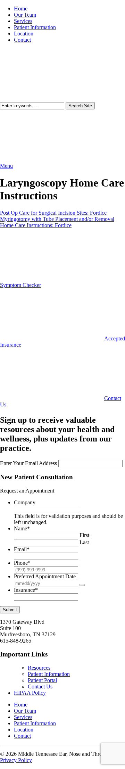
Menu (6, 166)
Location (23, 33)
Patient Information (35, 27)
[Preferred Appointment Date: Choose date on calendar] (82, 585)
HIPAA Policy (30, 693)
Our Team (25, 15)
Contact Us (40, 686)
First (84, 535)
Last (84, 542)
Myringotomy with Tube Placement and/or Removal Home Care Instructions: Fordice (57, 222)
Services (23, 21)
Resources (39, 668)
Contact (22, 40)
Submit (10, 609)
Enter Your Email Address (28, 463)
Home (20, 8)
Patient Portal (42, 680)
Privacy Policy (16, 760)
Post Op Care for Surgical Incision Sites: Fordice (53, 213)
